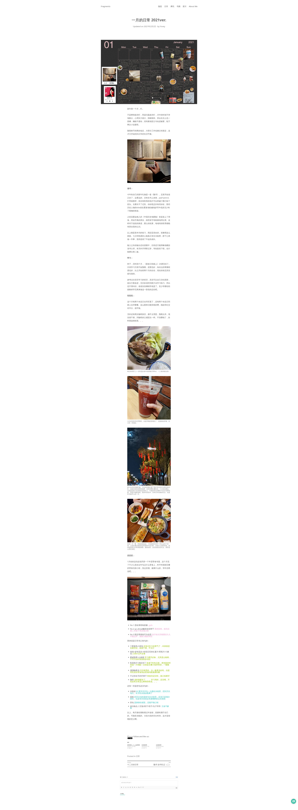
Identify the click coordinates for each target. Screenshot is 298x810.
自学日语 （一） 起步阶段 (133, 745)
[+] (143, 787)
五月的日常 (144, 745)
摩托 (172, 6)
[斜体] (124, 787)
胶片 (184, 6)
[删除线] (128, 787)
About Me (193, 6)
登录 (176, 777)
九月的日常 (158, 745)
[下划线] (126, 787)
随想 (160, 6)
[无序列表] (132, 787)
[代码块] (137, 787)
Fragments (105, 6)
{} (140, 787)
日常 (166, 6)
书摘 (178, 6)
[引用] (134, 787)
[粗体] (121, 787)
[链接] (139, 787)
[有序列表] (130, 787)
